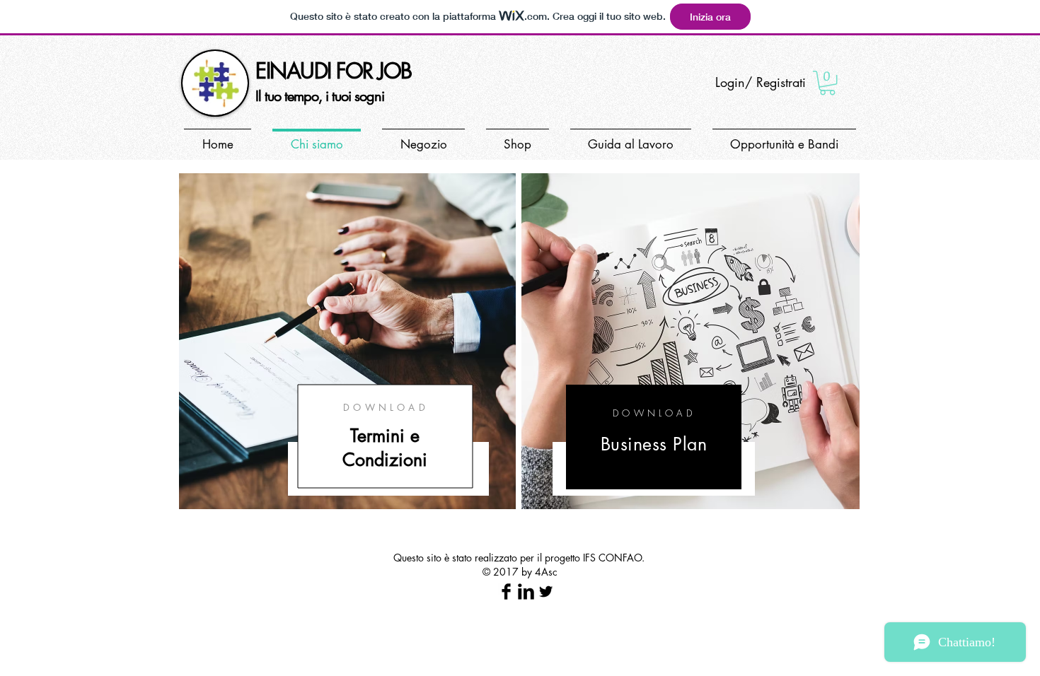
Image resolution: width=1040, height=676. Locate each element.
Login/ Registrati (760, 82)
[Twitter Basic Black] (546, 591)
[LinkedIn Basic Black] (526, 591)
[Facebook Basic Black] (506, 591)
